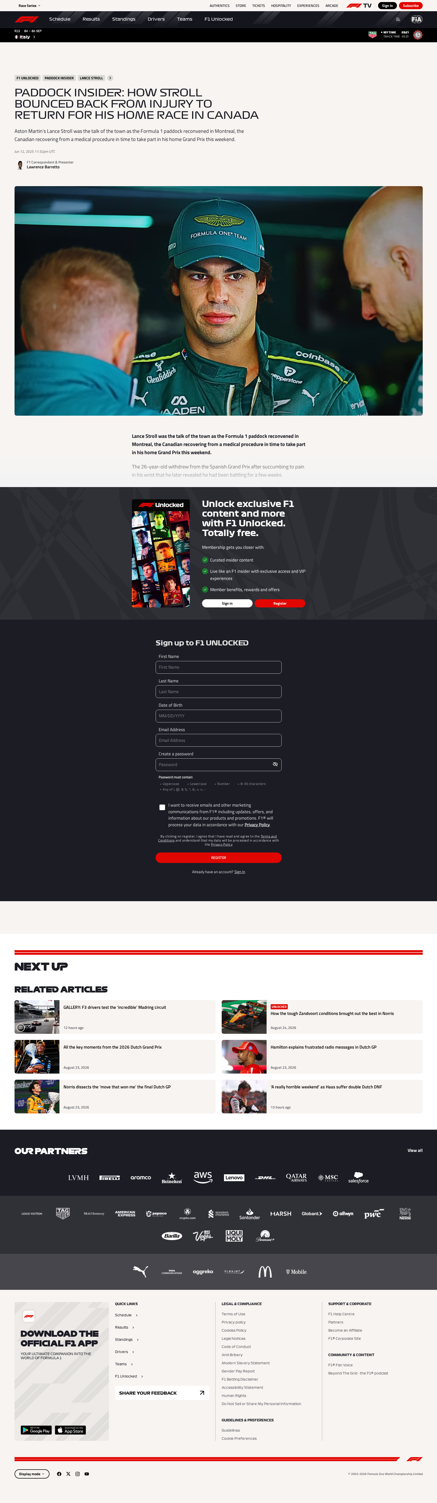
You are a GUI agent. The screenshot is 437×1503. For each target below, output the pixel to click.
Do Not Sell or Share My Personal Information (261, 1404)
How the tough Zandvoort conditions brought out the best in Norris (332, 1013)
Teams (184, 19)
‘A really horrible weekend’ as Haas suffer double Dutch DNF (326, 1087)
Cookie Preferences (239, 1438)
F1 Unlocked (219, 19)
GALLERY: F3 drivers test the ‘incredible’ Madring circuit (115, 1007)
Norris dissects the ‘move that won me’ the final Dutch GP (117, 1087)
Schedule (59, 19)
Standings (123, 19)
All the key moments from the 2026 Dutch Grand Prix (113, 1047)
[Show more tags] (110, 78)
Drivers (156, 19)
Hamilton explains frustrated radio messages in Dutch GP (324, 1047)
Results (91, 19)
